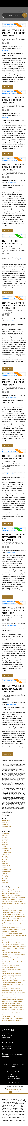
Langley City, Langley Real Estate (9, 792)
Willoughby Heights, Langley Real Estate (12, 811)
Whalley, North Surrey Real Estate (11, 808)
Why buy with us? (6, 1034)
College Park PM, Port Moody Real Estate (12, 772)
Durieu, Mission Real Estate (19, 778)
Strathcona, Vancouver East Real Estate (12, 803)
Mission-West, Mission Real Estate (8, 794)
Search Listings (6, 1037)
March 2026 (5, 844)
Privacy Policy (21, 1088)
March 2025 (5, 863)
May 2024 (4, 879)
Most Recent (5, 833)
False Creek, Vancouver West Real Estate (14, 782)
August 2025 (5, 854)
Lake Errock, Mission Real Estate (10, 965)
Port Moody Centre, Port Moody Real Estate (13, 980)
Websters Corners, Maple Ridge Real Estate (10, 806)
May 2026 (4, 841)
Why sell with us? (6, 1046)
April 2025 (5, 861)
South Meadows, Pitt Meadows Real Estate (13, 801)
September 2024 (6, 871)
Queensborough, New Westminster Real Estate (10, 798)
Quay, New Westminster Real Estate (17, 797)
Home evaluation (6, 1048)
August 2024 (5, 873)
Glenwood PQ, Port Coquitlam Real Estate (13, 944)
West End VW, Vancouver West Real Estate (13, 1009)
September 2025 (6, 852)
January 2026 (5, 846)
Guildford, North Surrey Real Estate (8, 787)
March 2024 (5, 882)
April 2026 (5, 843)
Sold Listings (5, 828)
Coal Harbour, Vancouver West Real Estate (13, 912)
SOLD (25, 11)
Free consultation (6, 1050)
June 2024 (5, 877)
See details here (11, 182)
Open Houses (5, 824)
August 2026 (5, 835)
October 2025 (5, 850)
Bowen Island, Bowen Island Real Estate (12, 895)
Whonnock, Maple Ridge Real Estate (11, 1016)
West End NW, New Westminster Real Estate (14, 1007)
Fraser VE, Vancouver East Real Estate (12, 943)
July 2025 (4, 856)
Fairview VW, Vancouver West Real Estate (13, 939)
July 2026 (4, 837)
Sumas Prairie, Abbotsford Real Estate (12, 1001)
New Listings (5, 822)
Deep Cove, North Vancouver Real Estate (12, 922)
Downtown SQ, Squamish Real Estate (13, 777)
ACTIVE (19, 11)
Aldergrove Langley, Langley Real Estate (12, 892)
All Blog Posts (6, 820)
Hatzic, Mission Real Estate (10, 789)
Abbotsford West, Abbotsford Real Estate (15, 760)
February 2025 (6, 865)
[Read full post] (14, 26)
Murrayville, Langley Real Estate (10, 977)
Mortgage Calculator (7, 1036)
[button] (9, 1082)
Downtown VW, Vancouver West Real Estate (13, 929)
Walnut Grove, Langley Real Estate (17, 804)
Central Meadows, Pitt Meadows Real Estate (14, 903)
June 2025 (5, 858)
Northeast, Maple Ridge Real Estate (11, 979)
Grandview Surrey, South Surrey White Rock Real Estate (12, 785)
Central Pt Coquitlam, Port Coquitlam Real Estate (14, 768)
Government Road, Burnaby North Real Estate (15, 784)
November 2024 (6, 869)
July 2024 (4, 875)
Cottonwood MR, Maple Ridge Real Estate (12, 774)
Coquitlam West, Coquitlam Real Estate (12, 918)
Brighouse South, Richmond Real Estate (9, 765)
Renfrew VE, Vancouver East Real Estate (12, 988)
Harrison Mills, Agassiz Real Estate (11, 958)
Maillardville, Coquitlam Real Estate (17, 793)
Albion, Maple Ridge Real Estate (10, 890)
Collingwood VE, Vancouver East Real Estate (13, 916)
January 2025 (5, 867)
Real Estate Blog (6, 826)
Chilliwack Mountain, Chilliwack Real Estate (10, 769)
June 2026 (5, 839)
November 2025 (6, 848)
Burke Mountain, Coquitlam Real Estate (12, 901)
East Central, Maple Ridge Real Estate (9, 779)
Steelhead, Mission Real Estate (10, 997)
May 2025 (4, 860)
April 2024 (5, 880)
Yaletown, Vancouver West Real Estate (12, 1020)
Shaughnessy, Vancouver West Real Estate (13, 990)
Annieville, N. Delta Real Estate (11, 763)
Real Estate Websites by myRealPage (14, 1089)
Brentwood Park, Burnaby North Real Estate (17, 764)
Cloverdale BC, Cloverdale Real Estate (12, 910)
